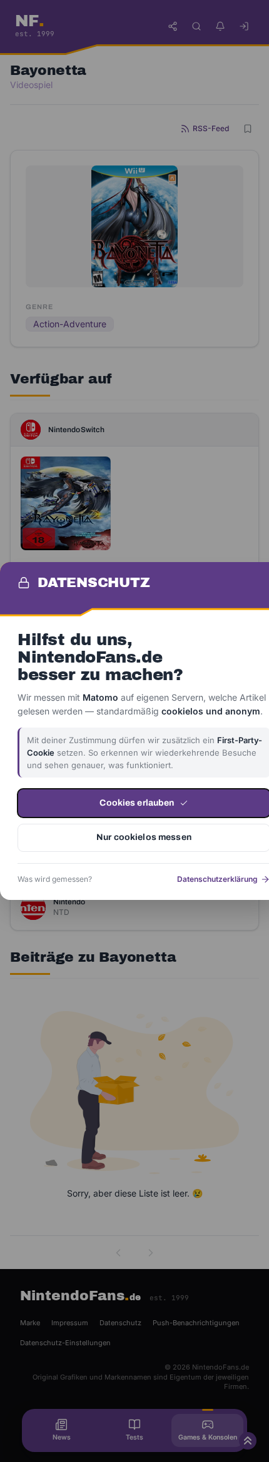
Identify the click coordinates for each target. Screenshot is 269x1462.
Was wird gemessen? (55, 879)
